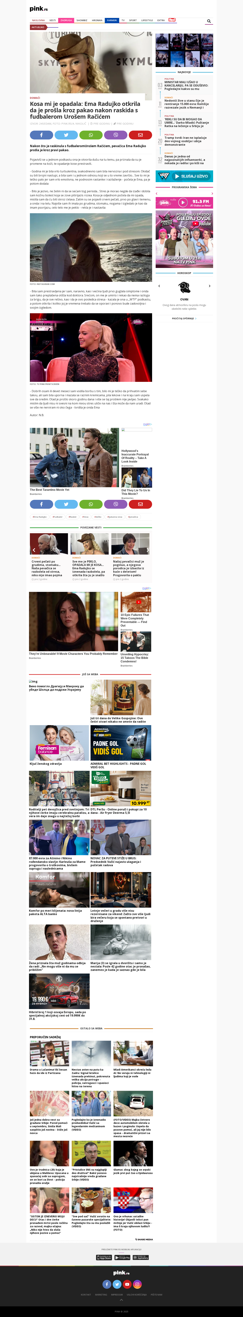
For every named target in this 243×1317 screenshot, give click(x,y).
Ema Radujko (40, 516)
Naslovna (38, 20)
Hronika (97, 20)
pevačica (133, 516)
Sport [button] (133, 20)
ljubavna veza (114, 516)
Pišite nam (156, 1294)
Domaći (35, 98)
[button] (34, 550)
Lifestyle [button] (147, 20)
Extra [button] (161, 20)
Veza (85, 516)
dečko (97, 516)
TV (123, 20)
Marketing (101, 1294)
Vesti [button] (52, 20)
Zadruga (66, 20)
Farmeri (112, 20)
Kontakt (86, 1294)
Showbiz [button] (81, 20)
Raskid (72, 516)
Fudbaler (58, 516)
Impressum (117, 1294)
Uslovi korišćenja (137, 1294)
